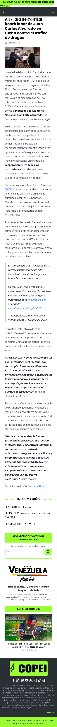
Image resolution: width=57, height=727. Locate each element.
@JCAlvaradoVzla (15, 189)
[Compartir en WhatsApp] (34, 523)
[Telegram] (43, 680)
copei (24, 513)
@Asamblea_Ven (36, 299)
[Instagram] (35, 680)
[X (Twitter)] (22, 680)
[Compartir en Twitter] (30, 523)
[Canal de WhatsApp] (18, 680)
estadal (32, 513)
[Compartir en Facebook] (25, 523)
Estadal (27, 507)
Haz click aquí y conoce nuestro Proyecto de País (28, 588)
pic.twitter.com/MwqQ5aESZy (25, 308)
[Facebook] (13, 680)
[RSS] (31, 680)
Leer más (51, 712)
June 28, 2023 (39, 320)
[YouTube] (26, 680)
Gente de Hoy (36, 486)
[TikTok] (39, 680)
